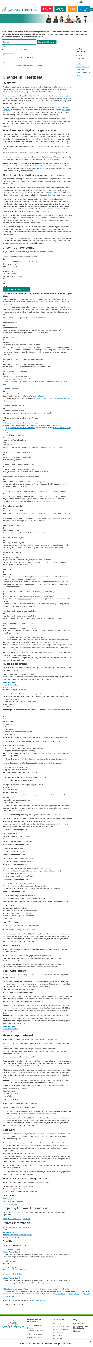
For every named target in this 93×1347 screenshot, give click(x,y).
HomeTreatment (9, 682)
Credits (78, 75)
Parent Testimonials (60, 1326)
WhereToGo (7, 687)
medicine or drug (25, 599)
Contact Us (57, 1338)
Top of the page (9, 1261)
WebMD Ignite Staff (15, 1274)
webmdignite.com (38, 1300)
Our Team (56, 1323)
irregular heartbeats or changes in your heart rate (41, 447)
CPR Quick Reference (11, 1199)
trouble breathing (22, 413)
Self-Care (78, 64)
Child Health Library (60, 1329)
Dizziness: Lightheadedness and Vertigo (17, 1235)
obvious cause (48, 501)
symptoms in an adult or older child (20, 381)
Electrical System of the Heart (13, 1201)
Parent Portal (57, 1332)
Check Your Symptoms (12, 1267)
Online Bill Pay (57, 1335)
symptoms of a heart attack (31, 396)
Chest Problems (8, 1232)
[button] (91, 9)
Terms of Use (60, 1294)
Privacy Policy (74, 1294)
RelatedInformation (10, 685)
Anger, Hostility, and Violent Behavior (16, 1227)
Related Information (82, 72)
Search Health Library (46, 42)
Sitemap (76, 1331)
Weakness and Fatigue (11, 1237)
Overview (78, 55)
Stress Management (10, 1204)
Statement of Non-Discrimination (81, 1327)
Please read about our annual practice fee (46, 1343)
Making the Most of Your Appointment (16, 1219)
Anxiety (5, 1230)
